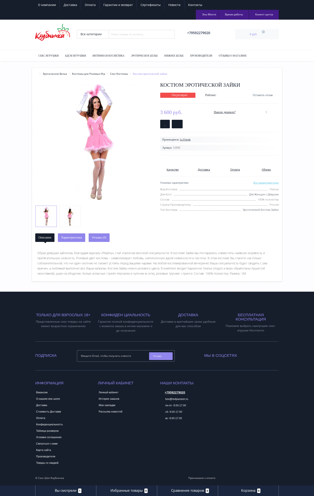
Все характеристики (266, 182)
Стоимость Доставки (48, 411)
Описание (44, 237)
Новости (174, 5)
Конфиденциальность (49, 424)
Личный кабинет (109, 392)
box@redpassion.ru (176, 399)
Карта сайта (43, 450)
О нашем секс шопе (48, 398)
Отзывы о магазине (233, 55)
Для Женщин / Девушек (264, 194)
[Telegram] (163, 431)
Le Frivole (185, 139)
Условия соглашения (49, 437)
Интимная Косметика (108, 55)
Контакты (195, 5)
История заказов (109, 398)
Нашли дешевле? (225, 112)
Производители (201, 55)
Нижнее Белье (174, 55)
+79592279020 (175, 392)
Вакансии (42, 392)
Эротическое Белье (144, 55)
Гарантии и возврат (118, 5)
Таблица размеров (47, 430)
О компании (47, 5)
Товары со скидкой (47, 462)
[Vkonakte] (246, 354)
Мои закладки (107, 405)
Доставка (70, 5)
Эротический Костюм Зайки (261, 210)
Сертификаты (151, 5)
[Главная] (36, 74)
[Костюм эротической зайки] (94, 142)
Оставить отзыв (263, 95)
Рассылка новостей (110, 411)
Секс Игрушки (48, 55)
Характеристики (71, 237)
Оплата (90, 5)
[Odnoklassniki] (251, 354)
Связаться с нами (47, 443)
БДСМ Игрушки (75, 55)
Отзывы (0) (99, 237)
